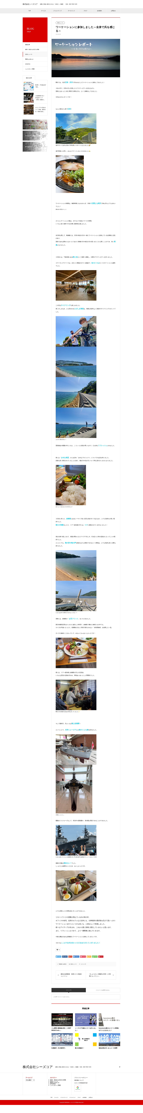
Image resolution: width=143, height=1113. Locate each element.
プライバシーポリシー (81, 1077)
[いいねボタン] (57, 950)
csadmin (64, 964)
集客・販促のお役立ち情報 (32, 49)
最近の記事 (29, 78)
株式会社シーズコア (30, 4)
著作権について (79, 1080)
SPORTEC (27, 64)
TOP (29, 10)
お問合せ (113, 10)
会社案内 (99, 10)
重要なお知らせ (29, 59)
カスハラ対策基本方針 (81, 1083)
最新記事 (27, 44)
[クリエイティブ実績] (35, 139)
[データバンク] (35, 150)
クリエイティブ (57, 10)
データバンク (71, 10)
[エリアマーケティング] (35, 128)
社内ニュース (28, 54)
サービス (43, 10)
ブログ (85, 10)
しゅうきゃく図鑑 (30, 69)
